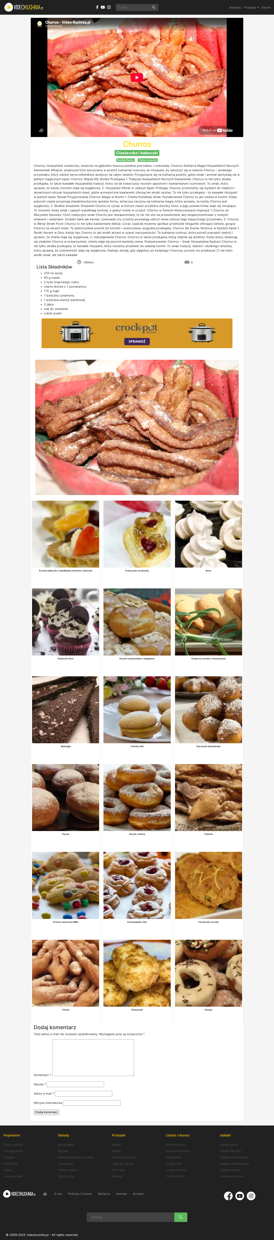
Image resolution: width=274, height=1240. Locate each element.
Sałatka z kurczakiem (234, 1157)
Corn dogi (118, 1170)
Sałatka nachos (230, 1170)
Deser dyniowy (176, 1144)
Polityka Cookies (80, 1194)
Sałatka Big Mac (231, 1151)
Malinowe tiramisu (178, 1151)
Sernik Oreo (174, 1157)
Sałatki (225, 1135)
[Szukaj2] (180, 1217)
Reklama (104, 1194)
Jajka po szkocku (123, 1163)
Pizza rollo (11, 1163)
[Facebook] (228, 1195)
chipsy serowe (13, 1176)
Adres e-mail (44, 1093)
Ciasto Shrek (174, 1176)
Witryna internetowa (48, 1103)
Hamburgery (66, 1144)
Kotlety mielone (68, 1170)
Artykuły (235, 7)
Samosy (117, 1176)
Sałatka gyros (229, 1144)
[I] (251, 1195)
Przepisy (250, 7)
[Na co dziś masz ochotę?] (153, 7)
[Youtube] (239, 1195)
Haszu (8, 1170)
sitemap (121, 1194)
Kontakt (138, 1194)
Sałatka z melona (231, 1176)
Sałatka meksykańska (234, 1163)
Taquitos (9, 1157)
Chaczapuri (65, 1163)
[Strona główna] (24, 7)
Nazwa (40, 1084)
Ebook (266, 7)
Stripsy (116, 1151)
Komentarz (42, 1075)
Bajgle (116, 1144)
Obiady (63, 1135)
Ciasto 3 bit (173, 1163)
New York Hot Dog (124, 1157)
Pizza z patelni (13, 1144)
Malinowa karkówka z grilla (76, 1157)
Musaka (63, 1151)
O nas (58, 1194)
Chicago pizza (13, 1151)
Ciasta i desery (178, 1135)
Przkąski (118, 1135)
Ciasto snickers (176, 1170)
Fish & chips (66, 1176)
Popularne (12, 1135)
